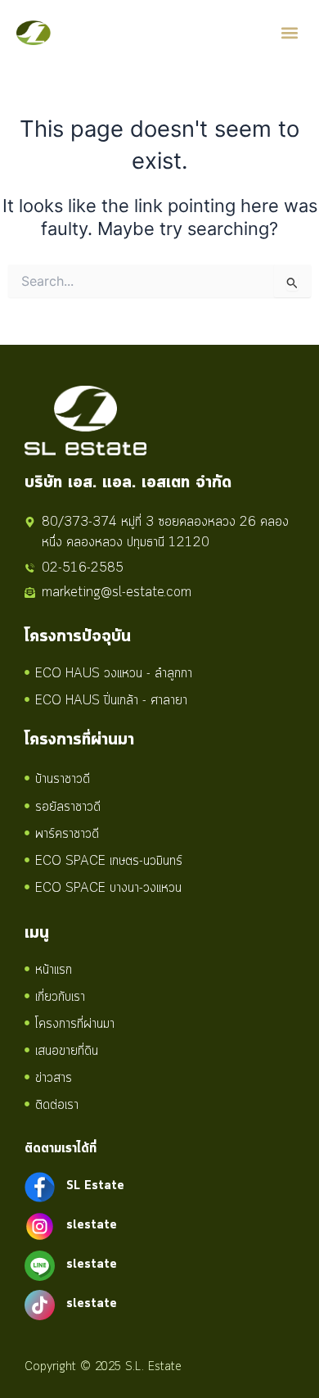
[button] (289, 33)
